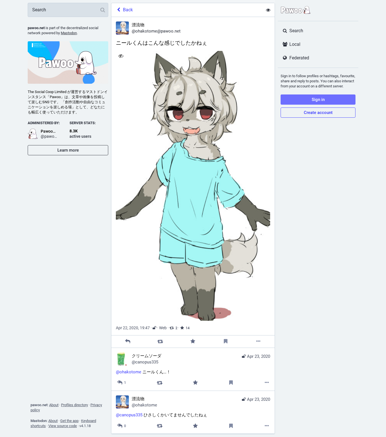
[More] (258, 341)
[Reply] (127, 341)
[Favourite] (193, 341)
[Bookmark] (225, 341)
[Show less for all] (268, 10)
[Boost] (160, 341)
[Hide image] (121, 56)
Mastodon (69, 33)
